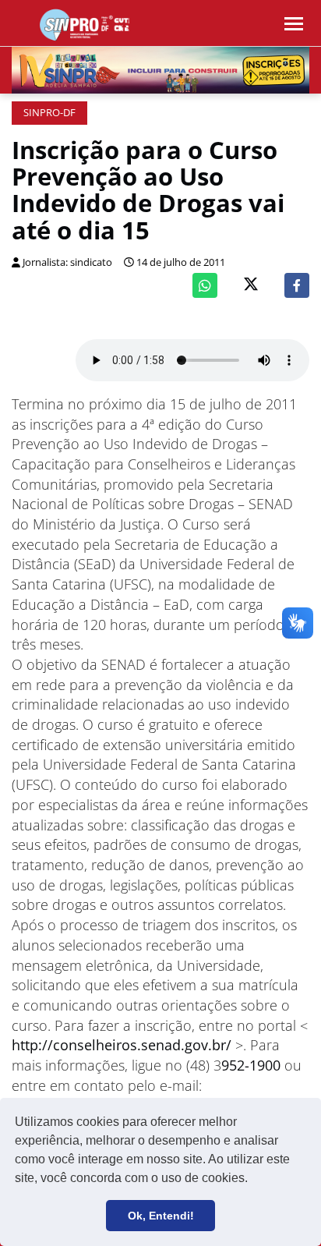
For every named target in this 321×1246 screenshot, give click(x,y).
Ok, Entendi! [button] (161, 1215)
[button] (253, 1179)
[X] (250, 285)
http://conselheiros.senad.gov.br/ (121, 1044)
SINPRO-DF (49, 112)
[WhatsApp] (204, 285)
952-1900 (250, 1065)
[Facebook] (296, 285)
